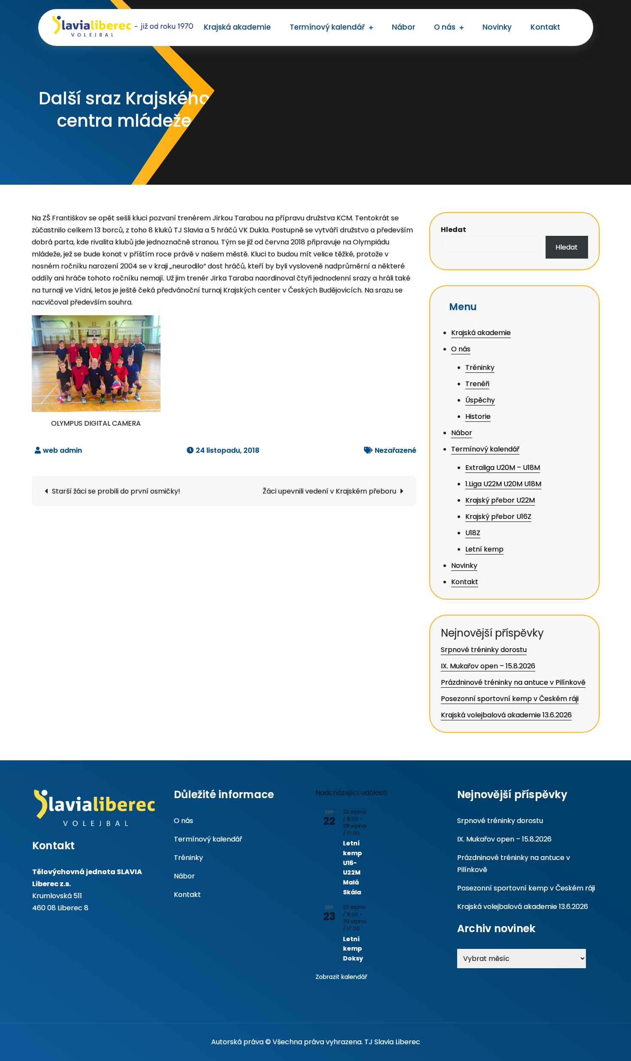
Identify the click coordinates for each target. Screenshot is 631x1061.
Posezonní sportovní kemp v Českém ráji (510, 699)
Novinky (497, 27)
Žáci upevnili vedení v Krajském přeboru (329, 491)
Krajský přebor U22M (500, 500)
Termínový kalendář (327, 27)
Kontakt (545, 27)
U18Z (472, 533)
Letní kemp (484, 549)
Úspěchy (480, 400)
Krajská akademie (237, 27)
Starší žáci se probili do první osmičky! (116, 491)
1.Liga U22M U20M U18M (503, 484)
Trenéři (477, 384)
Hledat (453, 230)
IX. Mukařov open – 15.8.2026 (488, 666)
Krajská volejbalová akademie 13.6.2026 (506, 715)
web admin (62, 450)
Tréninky (479, 367)
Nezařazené (395, 450)
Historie (478, 416)
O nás (444, 27)
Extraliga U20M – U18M (502, 468)
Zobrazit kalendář (341, 977)
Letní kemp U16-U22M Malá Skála (352, 867)
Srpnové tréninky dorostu (484, 650)
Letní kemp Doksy (353, 949)
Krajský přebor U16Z (498, 516)
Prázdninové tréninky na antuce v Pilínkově (513, 682)
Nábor (403, 27)
